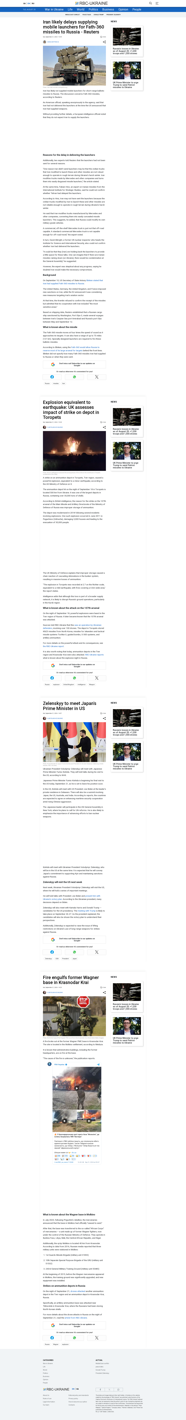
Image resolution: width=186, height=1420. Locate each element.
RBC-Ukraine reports (94, 654)
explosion (56, 684)
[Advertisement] (74, 136)
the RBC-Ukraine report (53, 646)
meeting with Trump (87, 911)
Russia (47, 383)
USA (57, 959)
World (80, 9)
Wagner (55, 1344)
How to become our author (78, 1402)
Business (108, 9)
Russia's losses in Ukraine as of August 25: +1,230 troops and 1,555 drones (126, 51)
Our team (46, 1405)
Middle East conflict (72, 14)
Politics (93, 9)
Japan (74, 959)
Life (70, 9)
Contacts (72, 1405)
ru (33, 3)
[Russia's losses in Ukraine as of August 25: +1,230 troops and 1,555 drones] (127, 37)
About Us (46, 1395)
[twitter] (109, 1389)
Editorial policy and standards (79, 1395)
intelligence (81, 684)
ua (24, 3)
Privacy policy (73, 1398)
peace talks (87, 14)
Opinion (123, 9)
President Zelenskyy (113, 14)
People (137, 9)
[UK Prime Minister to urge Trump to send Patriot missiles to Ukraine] (127, 71)
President (65, 959)
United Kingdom (68, 684)
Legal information (49, 1402)
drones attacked (78, 1291)
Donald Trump (99, 14)
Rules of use (47, 1398)
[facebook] (100, 1389)
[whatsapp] (118, 1389)
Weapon (92, 684)
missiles (56, 383)
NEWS (114, 21)
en (29, 3)
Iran (63, 383)
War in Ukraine (54, 9)
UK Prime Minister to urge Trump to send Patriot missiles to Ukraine (125, 84)
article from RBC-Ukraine (76, 1318)
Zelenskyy (48, 959)
